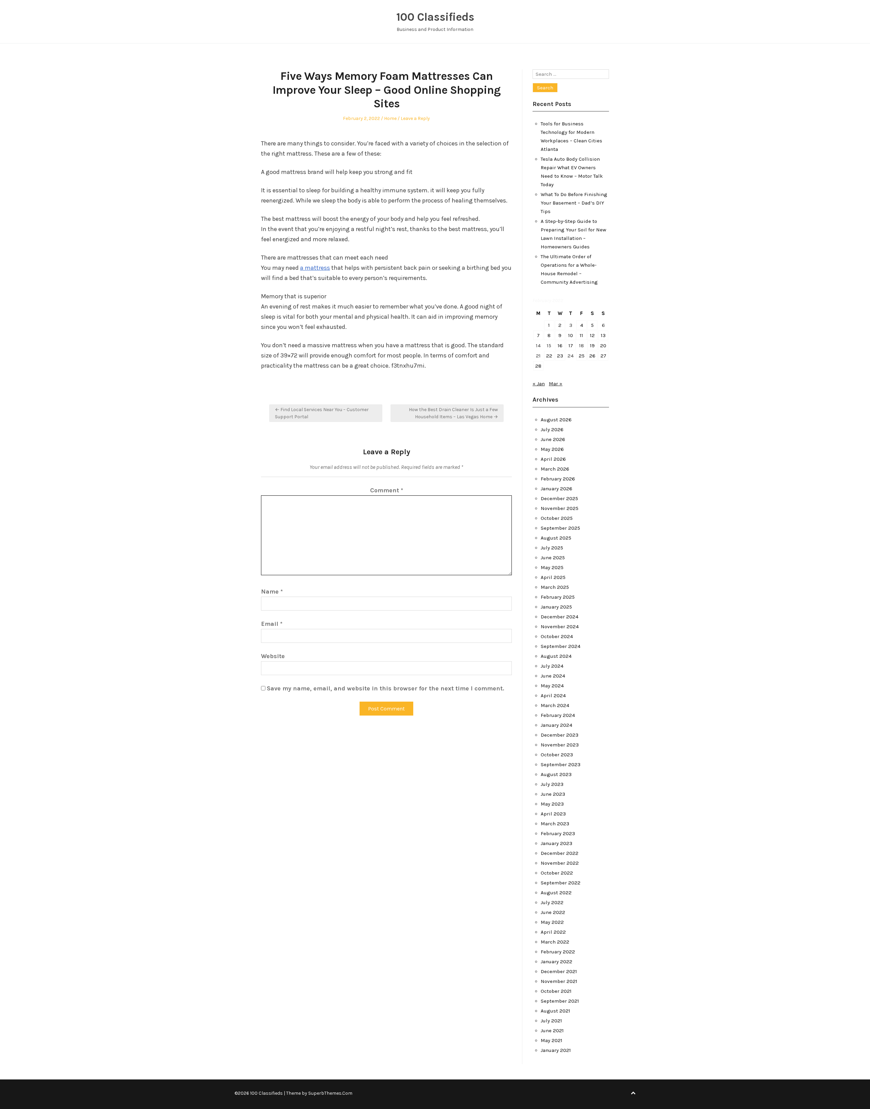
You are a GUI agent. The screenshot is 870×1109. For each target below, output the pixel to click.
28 (538, 366)
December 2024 (559, 617)
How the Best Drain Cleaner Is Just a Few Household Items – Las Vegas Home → (453, 413)
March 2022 (555, 942)
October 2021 (556, 991)
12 (592, 335)
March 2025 (555, 587)
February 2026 (558, 479)
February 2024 (558, 715)
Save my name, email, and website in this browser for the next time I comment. (385, 688)
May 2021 (551, 1040)
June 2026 (553, 439)
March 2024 (555, 705)
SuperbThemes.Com (330, 1093)
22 (549, 356)
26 (592, 356)
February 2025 (558, 597)
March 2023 (555, 824)
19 (592, 345)
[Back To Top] (633, 1093)
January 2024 (556, 725)
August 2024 (556, 656)
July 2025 (552, 548)
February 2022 (558, 952)
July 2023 (552, 784)
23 (560, 356)
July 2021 (551, 1021)
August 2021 (555, 1011)
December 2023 (559, 735)
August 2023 (556, 774)
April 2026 (553, 459)
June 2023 (553, 794)
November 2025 (559, 508)
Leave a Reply (415, 118)
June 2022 (553, 912)
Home (390, 118)
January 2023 (556, 843)
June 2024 (553, 676)
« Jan (539, 384)
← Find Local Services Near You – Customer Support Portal (322, 413)
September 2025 (560, 528)
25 (582, 356)
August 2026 (556, 420)
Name (272, 591)
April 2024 (553, 695)
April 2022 (553, 932)
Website (273, 656)
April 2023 (553, 814)
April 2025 (553, 577)
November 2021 (559, 981)
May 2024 (552, 686)
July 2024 (552, 666)
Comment (386, 490)
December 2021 (559, 971)
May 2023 (552, 804)
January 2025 (556, 607)
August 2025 (556, 538)
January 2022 (556, 961)
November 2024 (560, 626)
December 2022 (559, 853)
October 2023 (557, 755)
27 (603, 356)
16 (560, 345)
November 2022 (560, 863)
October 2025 (557, 518)
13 (603, 335)
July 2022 (552, 902)
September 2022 (560, 883)
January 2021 (556, 1050)
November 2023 (560, 745)
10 (570, 335)
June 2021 (552, 1030)
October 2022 (557, 873)
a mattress (315, 267)
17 (571, 345)
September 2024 (560, 646)
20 (603, 345)
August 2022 (556, 893)
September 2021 (560, 1001)
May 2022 (552, 922)
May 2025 (552, 567)
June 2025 (553, 557)
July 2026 (552, 429)
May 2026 (552, 449)
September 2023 (560, 764)
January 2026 (556, 489)
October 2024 (557, 636)
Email (271, 624)
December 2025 (559, 498)
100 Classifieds (435, 17)
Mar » (555, 384)
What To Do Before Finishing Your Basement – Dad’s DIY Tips (574, 202)
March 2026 (555, 469)
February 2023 (558, 833)
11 (581, 335)
